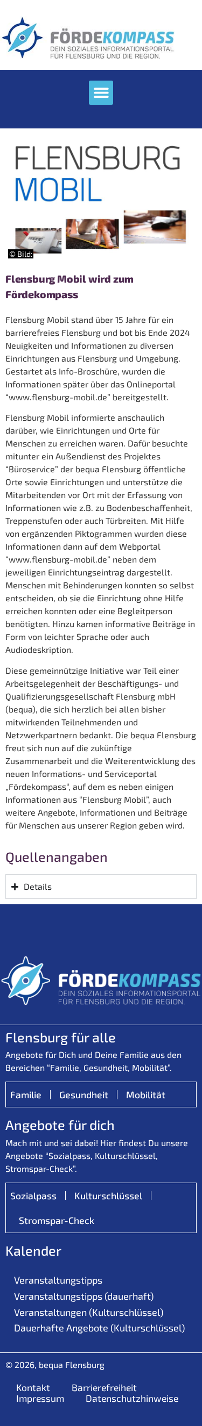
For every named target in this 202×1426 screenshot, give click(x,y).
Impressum (40, 1398)
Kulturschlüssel (108, 1195)
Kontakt (33, 1387)
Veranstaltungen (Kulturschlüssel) (88, 1312)
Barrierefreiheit (104, 1387)
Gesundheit (83, 1094)
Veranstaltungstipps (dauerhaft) (84, 1296)
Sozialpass (33, 1195)
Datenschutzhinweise (132, 1398)
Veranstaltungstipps (58, 1280)
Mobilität (145, 1094)
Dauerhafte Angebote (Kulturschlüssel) (99, 1328)
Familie (25, 1094)
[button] (101, 93)
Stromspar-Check (56, 1220)
